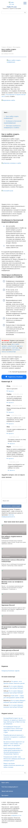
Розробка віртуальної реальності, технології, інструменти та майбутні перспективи (14, 737)
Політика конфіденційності (10, 787)
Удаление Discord (8, 605)
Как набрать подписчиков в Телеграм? (12, 537)
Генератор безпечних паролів (10, 671)
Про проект (5, 795)
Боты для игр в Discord (10, 650)
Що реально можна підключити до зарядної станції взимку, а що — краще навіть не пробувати (14, 743)
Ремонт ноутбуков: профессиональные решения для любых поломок (14, 765)
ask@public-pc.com (16, 815)
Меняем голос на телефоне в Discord (12, 582)
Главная (4, 47)
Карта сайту (5, 782)
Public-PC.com (12, 7)
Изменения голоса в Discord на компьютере (13, 560)
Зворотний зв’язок (7, 791)
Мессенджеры (16, 47)
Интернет (9, 47)
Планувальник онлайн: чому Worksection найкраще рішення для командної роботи (14, 758)
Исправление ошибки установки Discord (14, 627)
